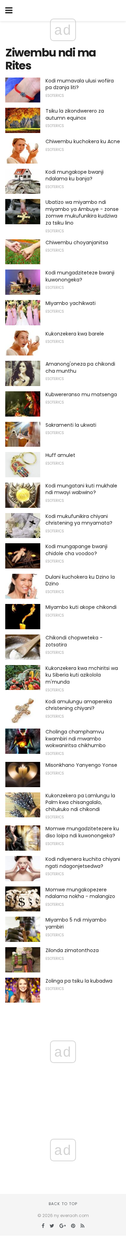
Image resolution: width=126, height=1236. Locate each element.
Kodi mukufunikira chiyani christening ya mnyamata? (79, 520)
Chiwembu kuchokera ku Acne (83, 141)
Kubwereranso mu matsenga (81, 394)
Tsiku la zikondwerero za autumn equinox (75, 114)
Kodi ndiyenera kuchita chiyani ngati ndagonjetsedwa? (83, 863)
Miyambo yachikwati (71, 303)
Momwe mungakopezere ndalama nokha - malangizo (80, 893)
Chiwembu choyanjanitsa (77, 242)
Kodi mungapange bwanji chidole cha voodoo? (76, 550)
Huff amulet (60, 455)
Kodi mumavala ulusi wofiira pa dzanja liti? (80, 84)
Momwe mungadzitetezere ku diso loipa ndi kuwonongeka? (82, 832)
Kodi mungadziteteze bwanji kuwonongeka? (80, 276)
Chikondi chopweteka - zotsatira (74, 641)
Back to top (63, 1204)
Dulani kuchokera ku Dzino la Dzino (80, 580)
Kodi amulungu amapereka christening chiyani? (79, 705)
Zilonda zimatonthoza (72, 950)
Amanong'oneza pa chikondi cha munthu (80, 367)
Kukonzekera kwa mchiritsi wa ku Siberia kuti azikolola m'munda (82, 675)
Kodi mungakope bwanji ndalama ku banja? (75, 175)
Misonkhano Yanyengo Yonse (81, 765)
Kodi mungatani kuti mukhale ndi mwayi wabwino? (81, 489)
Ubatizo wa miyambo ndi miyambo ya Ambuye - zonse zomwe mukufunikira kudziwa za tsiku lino (82, 212)
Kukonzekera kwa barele (75, 333)
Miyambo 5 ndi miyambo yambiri (76, 923)
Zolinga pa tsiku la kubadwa (79, 980)
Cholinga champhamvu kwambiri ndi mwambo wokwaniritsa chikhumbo (76, 738)
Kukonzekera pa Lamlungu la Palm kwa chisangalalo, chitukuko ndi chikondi (80, 802)
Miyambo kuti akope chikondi (81, 607)
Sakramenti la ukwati (71, 424)
